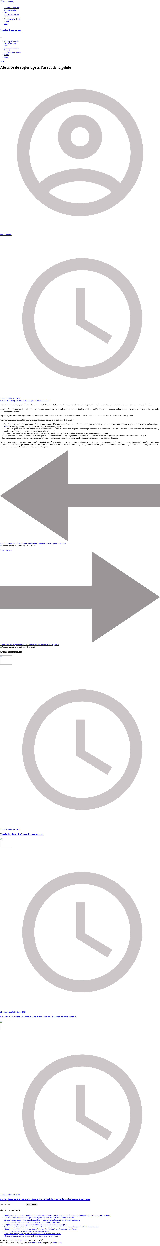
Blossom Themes (34, 1242)
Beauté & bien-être (11, 8)
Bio (5, 12)
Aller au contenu (6, 1)
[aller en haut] (1, 1245)
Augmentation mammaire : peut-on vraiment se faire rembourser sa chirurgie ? (35, 1224)
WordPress (57, 1242)
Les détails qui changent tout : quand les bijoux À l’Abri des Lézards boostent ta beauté (39, 1217)
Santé (6, 21)
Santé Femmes (10, 30)
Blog (6, 24)
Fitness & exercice (11, 14)
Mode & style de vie (12, 19)
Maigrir (7, 17)
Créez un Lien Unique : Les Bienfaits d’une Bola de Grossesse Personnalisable (38, 1016)
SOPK (7, 426)
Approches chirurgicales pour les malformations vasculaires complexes (32, 1234)
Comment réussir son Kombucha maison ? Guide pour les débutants (31, 1236)
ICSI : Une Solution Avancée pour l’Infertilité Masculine (26, 1231)
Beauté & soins (10, 10)
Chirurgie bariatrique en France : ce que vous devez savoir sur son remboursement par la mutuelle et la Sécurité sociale (51, 1227)
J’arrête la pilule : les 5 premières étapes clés (21, 834)
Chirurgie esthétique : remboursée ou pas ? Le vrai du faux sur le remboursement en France (45, 1199)
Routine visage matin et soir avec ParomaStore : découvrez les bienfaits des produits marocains (42, 1220)
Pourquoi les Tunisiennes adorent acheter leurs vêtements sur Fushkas (32, 1222)
